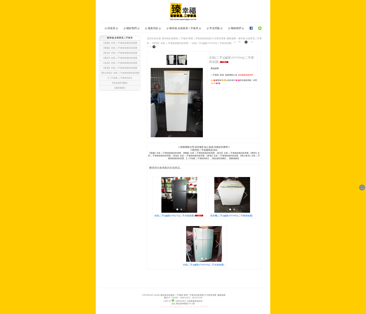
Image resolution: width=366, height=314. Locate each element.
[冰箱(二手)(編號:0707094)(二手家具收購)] (171, 64)
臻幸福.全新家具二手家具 (120, 38)
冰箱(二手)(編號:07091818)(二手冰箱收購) (203, 264)
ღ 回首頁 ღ (111, 28)
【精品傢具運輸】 (119, 83)
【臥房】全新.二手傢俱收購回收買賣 (119, 53)
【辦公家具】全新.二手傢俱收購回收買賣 (119, 73)
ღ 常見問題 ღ (214, 28)
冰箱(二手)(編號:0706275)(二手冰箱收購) (174, 215)
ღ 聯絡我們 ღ (236, 28)
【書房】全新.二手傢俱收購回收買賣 (119, 58)
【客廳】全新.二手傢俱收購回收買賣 (119, 43)
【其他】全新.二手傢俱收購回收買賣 (119, 63)
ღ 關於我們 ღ (131, 28)
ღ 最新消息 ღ (153, 28)
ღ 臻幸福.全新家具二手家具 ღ (184, 28)
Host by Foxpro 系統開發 (197, 306)
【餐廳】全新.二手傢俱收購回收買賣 (119, 48)
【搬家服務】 (119, 88)
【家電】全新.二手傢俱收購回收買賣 (119, 68)
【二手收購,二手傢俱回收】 (120, 78)
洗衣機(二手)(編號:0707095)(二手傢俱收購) (231, 215)
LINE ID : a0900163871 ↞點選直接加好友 (183, 301)
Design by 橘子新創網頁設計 (172, 306)
